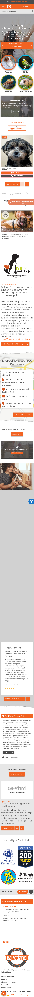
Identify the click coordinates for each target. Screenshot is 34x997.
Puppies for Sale (16, 129)
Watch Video (17, 453)
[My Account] (32, 11)
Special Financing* (7, 976)
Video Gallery (6, 988)
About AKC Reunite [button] (23, 414)
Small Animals (25, 91)
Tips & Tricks (7, 801)
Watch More (17, 434)
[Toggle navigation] (3, 6)
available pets (19, 122)
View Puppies (17, 112)
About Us (4, 979)
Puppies (8, 72)
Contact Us (5, 985)
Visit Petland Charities (10, 344)
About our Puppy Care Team (17, 45)
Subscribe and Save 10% (19, 2)
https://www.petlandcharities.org (16, 339)
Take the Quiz (8, 752)
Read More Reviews (12, 699)
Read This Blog (7, 828)
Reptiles (8, 91)
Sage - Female (9, 168)
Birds (25, 72)
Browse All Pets (12, 184)
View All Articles (17, 774)
